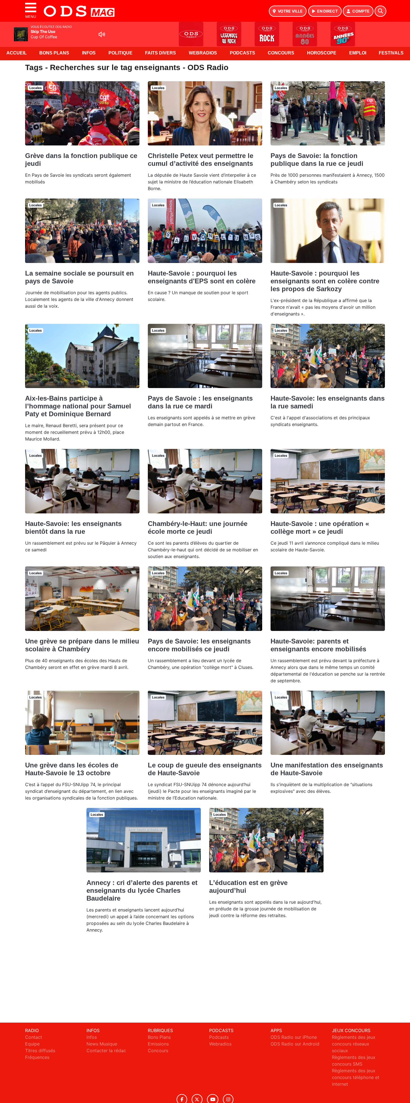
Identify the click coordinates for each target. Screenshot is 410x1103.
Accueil (16, 53)
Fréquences (37, 1057)
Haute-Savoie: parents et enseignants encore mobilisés (318, 645)
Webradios (203, 53)
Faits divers (160, 53)
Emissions (158, 1044)
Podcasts (242, 53)
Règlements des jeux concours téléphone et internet (355, 1077)
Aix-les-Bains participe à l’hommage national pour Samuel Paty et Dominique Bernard (78, 406)
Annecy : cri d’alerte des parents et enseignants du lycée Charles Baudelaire (141, 890)
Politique (120, 53)
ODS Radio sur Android (295, 1044)
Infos (89, 53)
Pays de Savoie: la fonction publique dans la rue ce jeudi (317, 159)
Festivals (391, 53)
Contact (33, 1037)
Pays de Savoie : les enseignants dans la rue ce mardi (200, 402)
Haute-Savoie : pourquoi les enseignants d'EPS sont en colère (201, 277)
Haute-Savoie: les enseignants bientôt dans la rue (73, 527)
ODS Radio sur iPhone (294, 1037)
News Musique (101, 1044)
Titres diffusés (40, 1050)
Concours (281, 53)
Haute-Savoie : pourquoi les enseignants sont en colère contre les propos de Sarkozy (325, 281)
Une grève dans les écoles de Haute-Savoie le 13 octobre (71, 769)
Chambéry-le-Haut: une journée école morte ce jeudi (197, 527)
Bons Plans (54, 53)
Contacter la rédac (106, 1050)
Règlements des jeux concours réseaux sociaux (353, 1043)
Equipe (32, 1044)
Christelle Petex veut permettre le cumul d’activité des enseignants (200, 159)
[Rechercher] (380, 11)
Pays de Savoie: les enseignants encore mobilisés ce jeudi (199, 645)
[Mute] (102, 34)
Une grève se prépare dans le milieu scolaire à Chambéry (82, 645)
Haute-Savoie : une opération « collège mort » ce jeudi (320, 527)
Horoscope (321, 53)
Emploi (357, 53)
